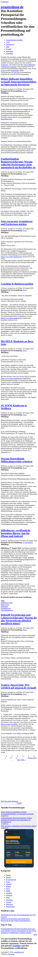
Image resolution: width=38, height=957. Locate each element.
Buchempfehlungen (7, 929)
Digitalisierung (6, 608)
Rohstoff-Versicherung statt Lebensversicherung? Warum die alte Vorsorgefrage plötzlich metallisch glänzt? (19, 619)
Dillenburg (4, 606)
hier (15, 72)
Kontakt (8, 49)
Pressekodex (15, 70)
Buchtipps (24, 929)
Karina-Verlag (31, 931)
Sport (8, 897)
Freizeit (8, 877)
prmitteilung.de (12, 7)
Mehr (35, 934)
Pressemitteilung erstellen (14, 40)
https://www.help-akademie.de (11, 257)
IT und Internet (28, 542)
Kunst (8, 882)
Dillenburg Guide (7, 603)
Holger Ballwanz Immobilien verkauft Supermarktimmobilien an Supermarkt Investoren (18, 81)
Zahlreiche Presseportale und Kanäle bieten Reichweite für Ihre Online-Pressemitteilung (15, 920)
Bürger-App (5, 604)
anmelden (16, 946)
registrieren (4, 65)
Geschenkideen (21, 931)
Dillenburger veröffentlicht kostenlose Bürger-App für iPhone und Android (15, 533)
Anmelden (9, 53)
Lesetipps (22, 933)
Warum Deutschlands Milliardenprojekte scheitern (16, 460)
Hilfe (7, 47)
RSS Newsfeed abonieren (9, 801)
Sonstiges (9, 895)
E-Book (13, 931)
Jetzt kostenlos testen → (19, 862)
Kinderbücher (13, 933)
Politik (8, 891)
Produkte (9, 893)
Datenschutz (10, 44)
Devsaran (11, 954)
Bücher (7, 931)
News (25, 91)
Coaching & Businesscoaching (17, 283)
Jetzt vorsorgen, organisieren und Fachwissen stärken (17, 223)
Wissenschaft (10, 906)
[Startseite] (5, 2)
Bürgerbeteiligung (7, 610)
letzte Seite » (21, 760)
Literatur (9, 884)
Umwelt (8, 902)
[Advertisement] (19, 781)
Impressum (9, 51)
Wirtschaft (9, 904)
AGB (8, 42)
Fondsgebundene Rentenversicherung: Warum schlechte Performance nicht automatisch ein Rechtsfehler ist (18, 163)
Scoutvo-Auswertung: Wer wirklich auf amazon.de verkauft (18, 686)
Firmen (8, 875)
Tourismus (9, 900)
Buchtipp (17, 929)
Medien (8, 886)
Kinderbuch (5, 933)
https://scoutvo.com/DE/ (9, 724)
